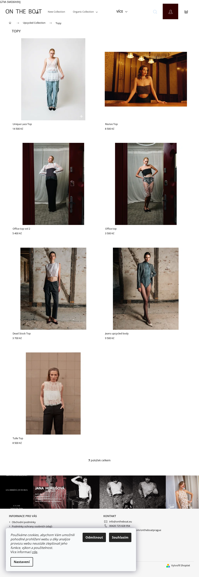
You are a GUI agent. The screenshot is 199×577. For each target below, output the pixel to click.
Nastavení (22, 562)
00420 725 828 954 (119, 526)
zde (34, 552)
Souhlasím (120, 537)
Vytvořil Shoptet (180, 565)
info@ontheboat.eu (120, 521)
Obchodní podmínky (24, 522)
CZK (138, 11)
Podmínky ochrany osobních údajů (32, 526)
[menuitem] (56, 11)
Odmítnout (94, 537)
